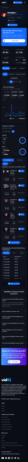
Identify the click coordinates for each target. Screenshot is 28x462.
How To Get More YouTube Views (9, 443)
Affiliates (3, 447)
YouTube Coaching (6, 424)
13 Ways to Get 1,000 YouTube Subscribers (12, 445)
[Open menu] (24, 2)
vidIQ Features (4, 417)
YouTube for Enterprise (6, 426)
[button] (8, 81)
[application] (14, 110)
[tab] (6, 68)
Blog (2, 438)
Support (3, 435)
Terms (2, 408)
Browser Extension (5, 419)
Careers (3, 406)
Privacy (3, 410)
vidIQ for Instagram (6, 429)
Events (3, 440)
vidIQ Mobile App (5, 422)
